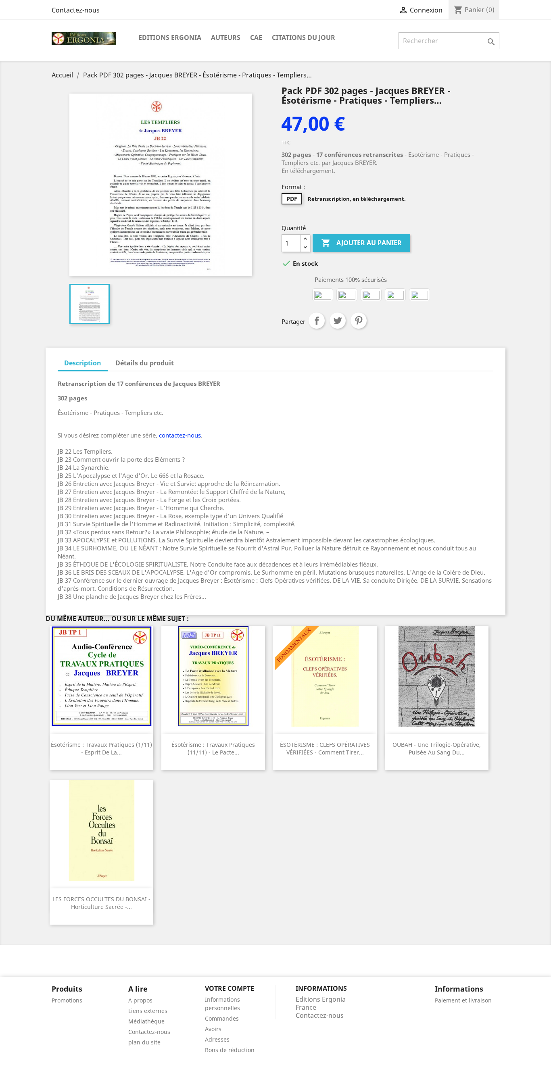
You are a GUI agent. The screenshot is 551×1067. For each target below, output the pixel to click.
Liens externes (147, 1011)
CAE (256, 37)
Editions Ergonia (169, 37)
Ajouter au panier (361, 243)
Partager (317, 321)
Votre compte (229, 988)
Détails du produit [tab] (144, 362)
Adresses (217, 1039)
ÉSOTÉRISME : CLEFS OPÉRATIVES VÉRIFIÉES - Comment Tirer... (325, 748)
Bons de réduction (230, 1050)
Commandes (222, 1018)
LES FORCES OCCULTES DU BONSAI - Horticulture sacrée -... (101, 903)
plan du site (144, 1042)
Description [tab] (82, 362)
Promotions (67, 1000)
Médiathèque (146, 1021)
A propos (140, 1000)
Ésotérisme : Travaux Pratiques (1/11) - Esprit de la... (101, 748)
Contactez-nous (76, 10)
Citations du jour (303, 37)
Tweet (338, 321)
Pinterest (359, 321)
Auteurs (225, 37)
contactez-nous (180, 435)
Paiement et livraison (463, 1000)
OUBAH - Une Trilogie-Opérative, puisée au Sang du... (436, 748)
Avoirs (213, 1029)
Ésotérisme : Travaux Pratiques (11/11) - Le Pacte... (213, 748)
